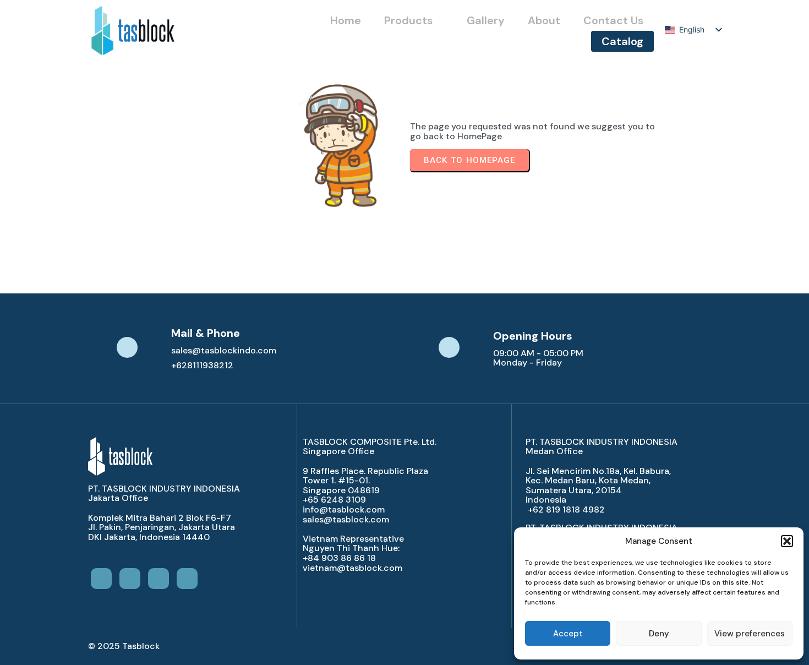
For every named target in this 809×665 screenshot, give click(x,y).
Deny (659, 633)
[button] (786, 541)
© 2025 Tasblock (124, 646)
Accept (568, 633)
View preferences (749, 633)
